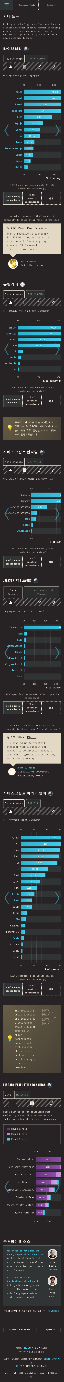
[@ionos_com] (42, 452)
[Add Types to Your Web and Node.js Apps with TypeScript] (52, 1254)
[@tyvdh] (26, 48)
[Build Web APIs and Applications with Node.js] (52, 1281)
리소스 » (50, 1329)
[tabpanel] (32, 133)
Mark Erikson (13, 263)
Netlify (23, 1351)
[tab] (14, 58)
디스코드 (20, 1366)
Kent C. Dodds (12, 771)
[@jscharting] (22, 284)
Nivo (26, 1348)
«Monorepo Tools (19, 1329)
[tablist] (26, 58)
